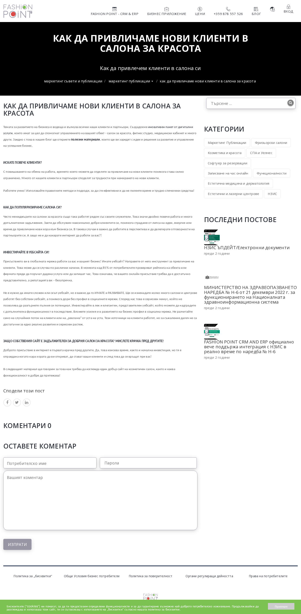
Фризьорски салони (271, 142)
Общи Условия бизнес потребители (91, 576)
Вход (288, 11)
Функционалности (271, 173)
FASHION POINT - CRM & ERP (114, 13)
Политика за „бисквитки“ (32, 576)
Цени (200, 13)
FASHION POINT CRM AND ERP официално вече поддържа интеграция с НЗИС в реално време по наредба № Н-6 (249, 346)
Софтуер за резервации (227, 163)
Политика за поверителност (151, 576)
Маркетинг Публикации (130, 81)
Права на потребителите (268, 576)
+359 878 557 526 (228, 13)
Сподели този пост (24, 390)
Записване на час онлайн (228, 173)
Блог (256, 13)
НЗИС (272, 193)
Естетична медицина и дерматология (238, 183)
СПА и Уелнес (261, 152)
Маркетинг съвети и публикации (73, 81)
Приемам (281, 606)
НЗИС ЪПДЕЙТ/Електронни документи (247, 247)
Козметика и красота (225, 152)
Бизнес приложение (166, 13)
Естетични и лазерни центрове (233, 193)
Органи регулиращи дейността (209, 576)
